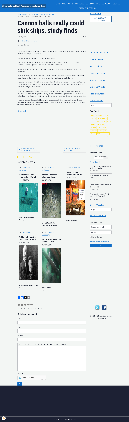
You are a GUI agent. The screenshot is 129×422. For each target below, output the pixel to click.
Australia (93, 140)
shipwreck (37, 157)
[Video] (51, 344)
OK (20, 384)
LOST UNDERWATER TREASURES (100, 19)
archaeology (28, 157)
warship (20, 157)
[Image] (47, 344)
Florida (103, 121)
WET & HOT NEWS (75, 4)
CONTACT (90, 4)
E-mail (19, 327)
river (98, 121)
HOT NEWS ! (34, 14)
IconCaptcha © (43, 379)
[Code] (54, 344)
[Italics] (22, 344)
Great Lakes (100, 124)
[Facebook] (104, 307)
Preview (63, 344)
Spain (92, 115)
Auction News (27, 232)
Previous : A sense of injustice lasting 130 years (29, 150)
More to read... (21, 111)
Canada (93, 134)
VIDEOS (116, 4)
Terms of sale (58, 419)
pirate (107, 115)
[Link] (41, 344)
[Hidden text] (44, 344)
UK (105, 131)
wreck (100, 131)
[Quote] (35, 344)
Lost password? (105, 241)
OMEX (104, 128)
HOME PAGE (60, 4)
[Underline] (25, 344)
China (109, 121)
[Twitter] (97, 307)
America (93, 124)
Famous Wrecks (75, 168)
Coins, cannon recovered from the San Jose (74, 173)
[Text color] (32, 344)
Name (19, 319)
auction (93, 137)
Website (20, 336)
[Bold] (19, 344)
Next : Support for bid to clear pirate (72, 150)
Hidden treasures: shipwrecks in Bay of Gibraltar (27, 176)
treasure (93, 128)
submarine (94, 131)
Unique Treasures (22, 14)
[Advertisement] (52, 125)
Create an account (95, 241)
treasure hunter (102, 118)
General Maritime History (48, 14)
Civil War (93, 118)
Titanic (93, 121)
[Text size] (28, 344)
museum (99, 137)
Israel (43, 157)
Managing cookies (69, 419)
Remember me (97, 237)
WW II (99, 134)
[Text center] (38, 344)
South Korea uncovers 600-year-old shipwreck (51, 240)
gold (99, 128)
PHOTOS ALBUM (103, 4)
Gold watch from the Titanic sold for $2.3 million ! (27, 238)
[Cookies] (4, 418)
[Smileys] (57, 344)
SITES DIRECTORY (87, 8)
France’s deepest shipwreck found (49, 176)
